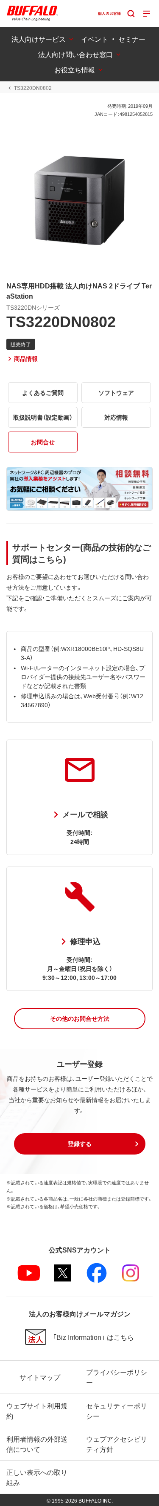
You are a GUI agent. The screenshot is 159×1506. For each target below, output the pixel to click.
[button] (79, 1018)
